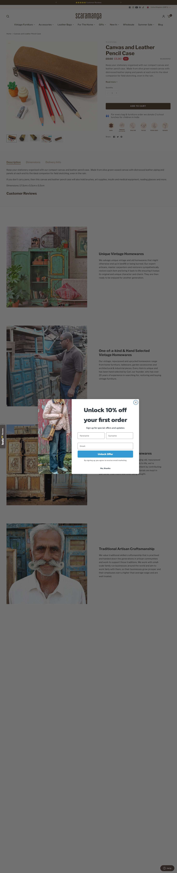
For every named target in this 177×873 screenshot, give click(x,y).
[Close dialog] (135, 402)
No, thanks (105, 468)
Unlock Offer (105, 454)
